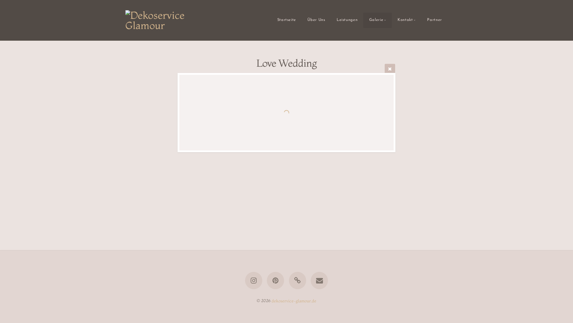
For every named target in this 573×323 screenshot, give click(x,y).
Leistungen (347, 20)
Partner (434, 20)
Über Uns (316, 20)
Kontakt (405, 20)
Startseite (286, 20)
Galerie (376, 20)
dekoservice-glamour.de (294, 300)
